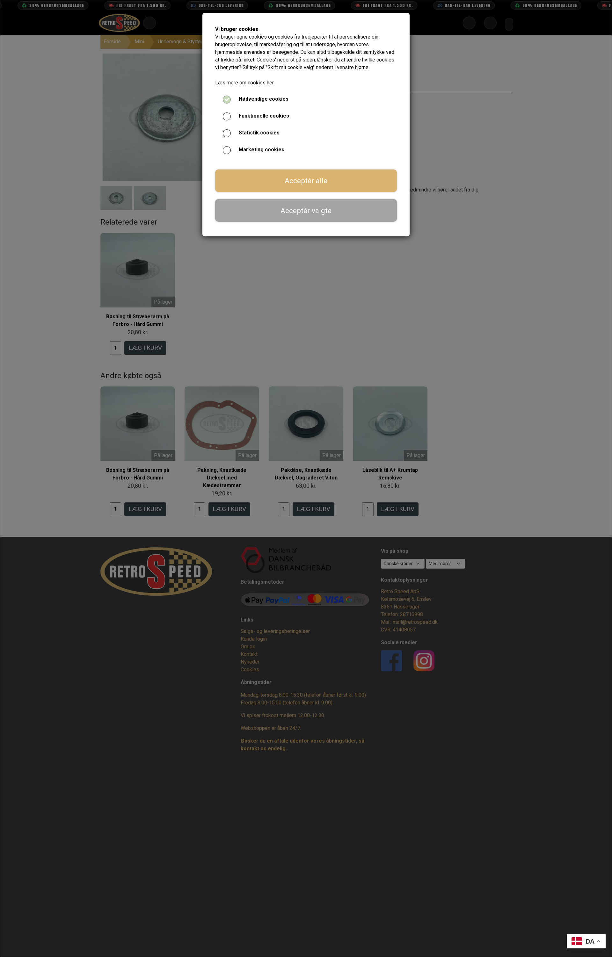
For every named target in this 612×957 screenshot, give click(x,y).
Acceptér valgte (306, 210)
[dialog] (306, 478)
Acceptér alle (306, 180)
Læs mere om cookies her (244, 83)
